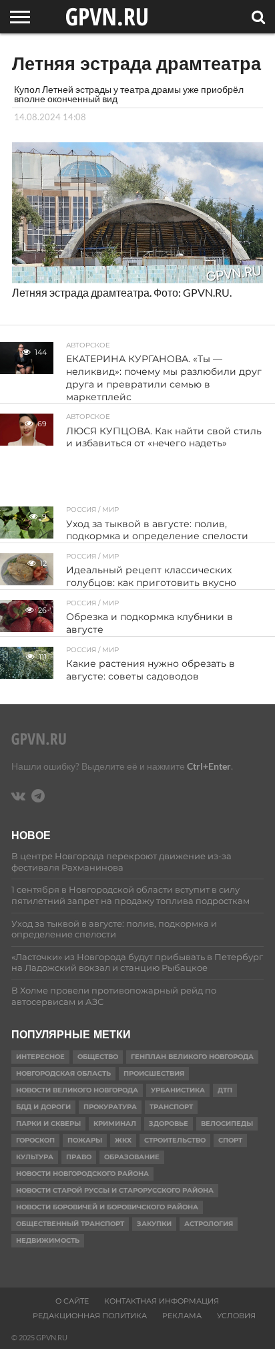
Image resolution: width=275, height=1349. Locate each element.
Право (78, 1157)
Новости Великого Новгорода (77, 1090)
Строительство (175, 1140)
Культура (34, 1157)
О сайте (72, 1301)
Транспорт (171, 1106)
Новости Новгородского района (82, 1173)
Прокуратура (110, 1106)
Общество (97, 1056)
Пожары (84, 1140)
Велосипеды (227, 1123)
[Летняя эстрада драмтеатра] (137, 279)
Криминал (114, 1123)
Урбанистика (178, 1090)
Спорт (230, 1140)
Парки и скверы (48, 1123)
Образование (132, 1157)
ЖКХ (123, 1140)
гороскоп (35, 1140)
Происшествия (153, 1073)
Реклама (182, 1315)
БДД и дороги (43, 1106)
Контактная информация (161, 1301)
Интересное (40, 1056)
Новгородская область (63, 1073)
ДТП (225, 1090)
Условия (236, 1315)
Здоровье (168, 1123)
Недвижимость (47, 1240)
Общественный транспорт (70, 1223)
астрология (208, 1223)
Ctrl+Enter (209, 766)
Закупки (154, 1223)
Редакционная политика (90, 1315)
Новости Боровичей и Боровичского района (107, 1207)
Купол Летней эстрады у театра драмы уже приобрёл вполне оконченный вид (129, 94)
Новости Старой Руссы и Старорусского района (115, 1190)
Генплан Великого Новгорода (192, 1056)
